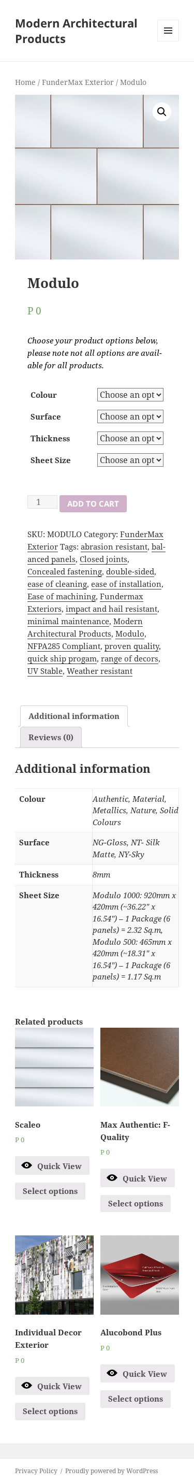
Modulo (129, 633)
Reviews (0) (50, 737)
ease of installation (126, 584)
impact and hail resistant (111, 608)
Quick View (59, 1166)
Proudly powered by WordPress (111, 1470)
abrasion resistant (114, 546)
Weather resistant (99, 671)
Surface (46, 416)
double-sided (130, 571)
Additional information (74, 716)
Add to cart (93, 503)
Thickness (50, 438)
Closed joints (103, 559)
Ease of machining (61, 596)
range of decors (129, 658)
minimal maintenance (68, 621)
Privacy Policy (36, 1470)
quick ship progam (62, 658)
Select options (50, 1191)
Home (25, 82)
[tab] (74, 716)
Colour (44, 395)
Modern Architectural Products (76, 30)
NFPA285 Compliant (63, 646)
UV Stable (45, 671)
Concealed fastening (64, 571)
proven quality (132, 646)
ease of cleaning (57, 584)
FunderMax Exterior (78, 82)
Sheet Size (51, 460)
